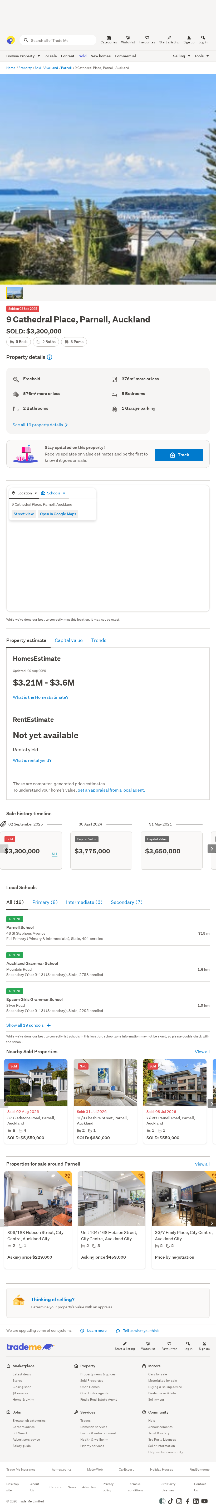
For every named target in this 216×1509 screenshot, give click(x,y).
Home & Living (23, 1399)
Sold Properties (91, 1380)
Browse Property (21, 55)
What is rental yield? (32, 760)
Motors (154, 1365)
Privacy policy (108, 1487)
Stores (17, 1380)
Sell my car (156, 1399)
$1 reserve (20, 1393)
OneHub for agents (94, 1393)
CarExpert (126, 1469)
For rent (68, 55)
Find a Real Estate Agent (98, 1399)
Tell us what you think (140, 1330)
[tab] (24, 493)
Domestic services (93, 1427)
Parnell (66, 67)
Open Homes (90, 1387)
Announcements (160, 1427)
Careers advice (24, 1427)
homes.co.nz (61, 1469)
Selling (179, 55)
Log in (203, 42)
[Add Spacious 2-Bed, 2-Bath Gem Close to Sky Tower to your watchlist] (138, 1178)
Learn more (96, 1330)
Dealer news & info (162, 1393)
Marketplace (24, 1365)
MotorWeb (95, 1469)
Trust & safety (158, 1433)
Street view (24, 513)
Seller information (161, 1446)
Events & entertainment (98, 1433)
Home (11, 67)
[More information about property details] (49, 357)
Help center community (165, 1452)
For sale (50, 55)
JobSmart (20, 1433)
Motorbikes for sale (162, 1380)
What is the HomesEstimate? (40, 697)
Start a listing (125, 1348)
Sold (82, 55)
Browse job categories (29, 1420)
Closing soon (22, 1387)
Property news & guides (98, 1374)
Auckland (51, 67)
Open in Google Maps (58, 513)
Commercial (125, 55)
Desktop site (12, 1487)
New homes (101, 55)
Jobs (17, 1412)
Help (151, 1420)
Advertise (89, 1487)
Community (158, 1412)
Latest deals (22, 1374)
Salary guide (22, 1446)
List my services (92, 1446)
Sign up (189, 42)
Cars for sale (157, 1374)
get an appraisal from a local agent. (111, 790)
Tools (199, 55)
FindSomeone (199, 1469)
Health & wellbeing (94, 1439)
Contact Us (200, 1487)
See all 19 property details (38, 424)
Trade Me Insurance (21, 1469)
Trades (85, 1420)
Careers (55, 1487)
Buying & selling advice (165, 1387)
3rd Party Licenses (162, 1439)
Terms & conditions (135, 1487)
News (72, 1487)
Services (87, 1412)
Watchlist (148, 1348)
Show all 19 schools (25, 1025)
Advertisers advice (26, 1439)
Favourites (169, 1348)
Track (183, 455)
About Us (34, 1487)
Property (25, 67)
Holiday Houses (161, 1469)
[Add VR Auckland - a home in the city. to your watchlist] (64, 1178)
